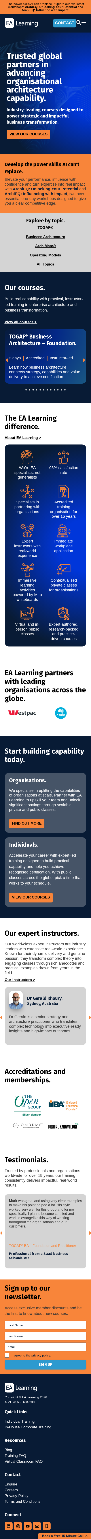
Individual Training (19, 1421)
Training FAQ (15, 1456)
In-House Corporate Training (28, 1427)
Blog (8, 1450)
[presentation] (7, 360)
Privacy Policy (16, 1496)
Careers (11, 1490)
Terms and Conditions (22, 1501)
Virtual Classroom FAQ (24, 1461)
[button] (26, 390)
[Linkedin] (9, 1526)
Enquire (11, 1484)
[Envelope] (37, 1526)
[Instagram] (18, 1526)
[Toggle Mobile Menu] (84, 22)
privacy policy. (41, 1355)
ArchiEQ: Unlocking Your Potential (46, 189)
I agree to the (31, 1355)
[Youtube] (28, 1526)
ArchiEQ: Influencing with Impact (36, 194)
